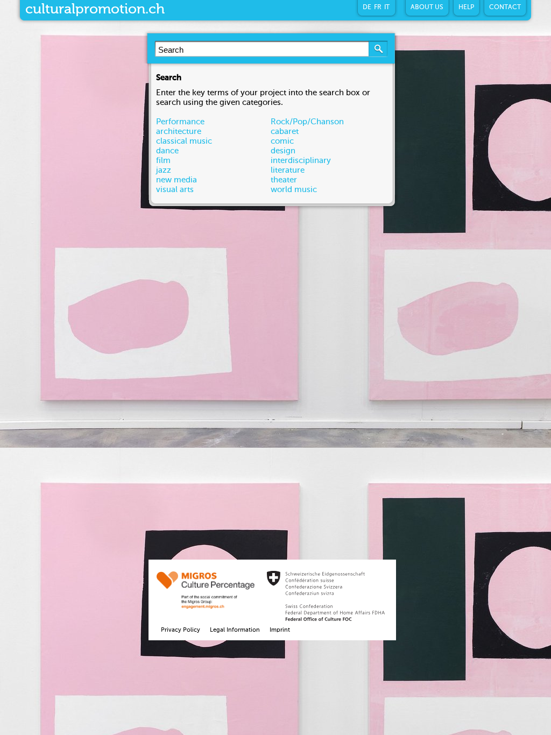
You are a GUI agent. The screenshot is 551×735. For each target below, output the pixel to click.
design (283, 151)
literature (288, 170)
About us (427, 7)
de (367, 7)
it (387, 7)
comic (282, 141)
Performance (180, 122)
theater (284, 180)
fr (378, 7)
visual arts (175, 190)
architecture (178, 132)
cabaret (285, 132)
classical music (184, 141)
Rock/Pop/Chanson (307, 122)
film (163, 161)
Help (466, 7)
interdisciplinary (301, 161)
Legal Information (235, 630)
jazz (163, 170)
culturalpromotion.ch (95, 10)
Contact (505, 7)
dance (167, 151)
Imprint (280, 630)
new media (176, 180)
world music (294, 190)
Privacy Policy (180, 630)
